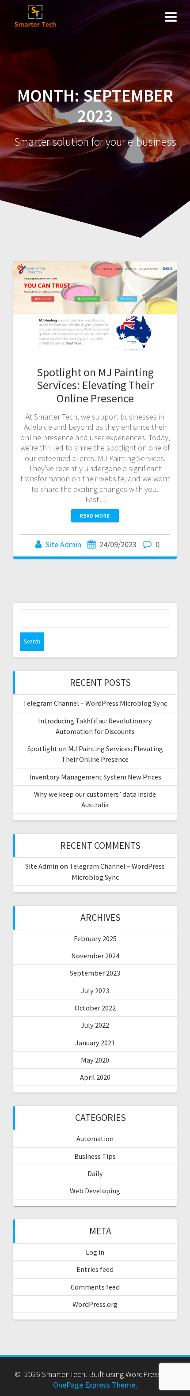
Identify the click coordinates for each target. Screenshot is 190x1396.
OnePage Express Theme (94, 1385)
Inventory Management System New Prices (95, 776)
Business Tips (95, 1156)
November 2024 (95, 955)
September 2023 (95, 972)
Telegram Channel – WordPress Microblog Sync (95, 703)
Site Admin (63, 544)
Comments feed (95, 1287)
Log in (95, 1252)
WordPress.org (95, 1304)
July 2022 (95, 1025)
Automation (95, 1138)
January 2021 (95, 1042)
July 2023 (95, 990)
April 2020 (95, 1077)
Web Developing (95, 1190)
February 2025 (95, 938)
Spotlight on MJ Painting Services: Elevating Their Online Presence (95, 385)
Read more (95, 515)
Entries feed (95, 1269)
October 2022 (95, 1007)
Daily (95, 1173)
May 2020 (95, 1060)
